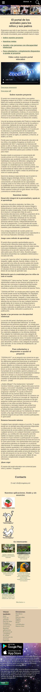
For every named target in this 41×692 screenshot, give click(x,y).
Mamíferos (19, 614)
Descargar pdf (6, 91)
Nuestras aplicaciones (7, 629)
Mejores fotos (20, 626)
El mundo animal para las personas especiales (8, 637)
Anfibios (18, 621)
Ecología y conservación (7, 624)
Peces (18, 622)
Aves (17, 615)
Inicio (4, 616)
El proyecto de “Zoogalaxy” (7, 632)
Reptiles (18, 619)
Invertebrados (20, 624)
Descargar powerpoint (9, 87)
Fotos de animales (6, 618)
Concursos (6, 626)
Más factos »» (20, 602)
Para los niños (7, 621)
